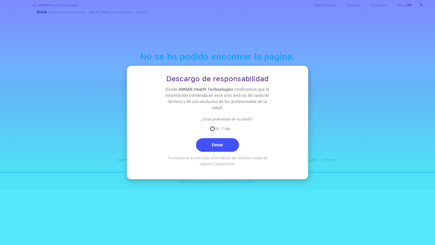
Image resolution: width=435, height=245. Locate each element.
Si (217, 128)
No (227, 128)
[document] (217, 122)
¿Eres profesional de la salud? (226, 119)
